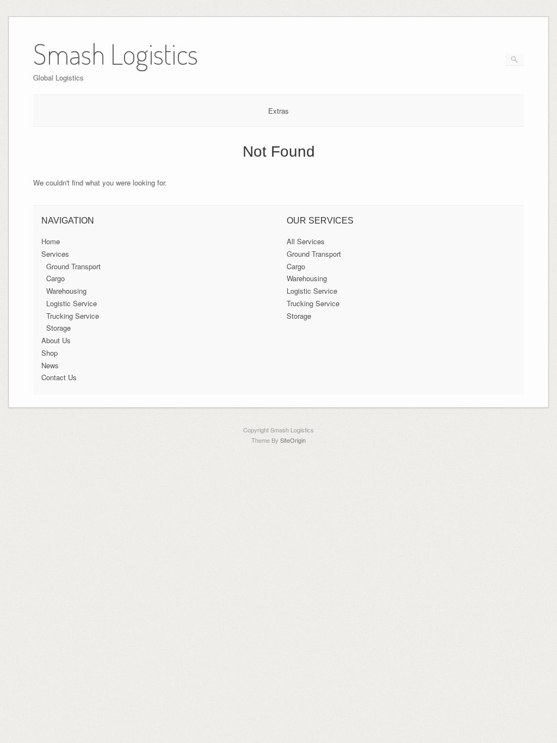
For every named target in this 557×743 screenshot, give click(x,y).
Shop (49, 353)
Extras (278, 111)
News (50, 365)
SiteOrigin (293, 440)
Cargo (55, 278)
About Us (56, 340)
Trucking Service (72, 316)
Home (50, 241)
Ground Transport (73, 266)
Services (55, 254)
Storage (58, 328)
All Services (306, 241)
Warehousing (66, 291)
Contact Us (59, 377)
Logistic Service (71, 303)
